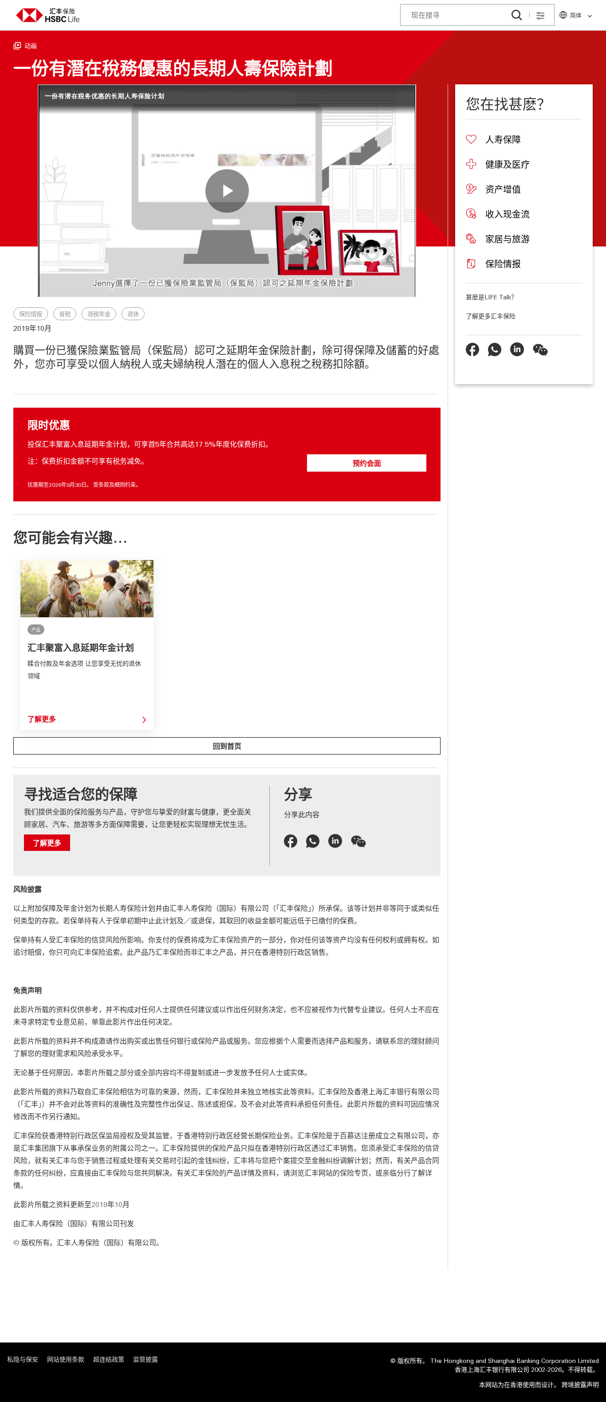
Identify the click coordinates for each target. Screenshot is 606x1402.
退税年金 (98, 314)
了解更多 (42, 719)
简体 (576, 15)
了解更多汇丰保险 (490, 316)
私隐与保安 (22, 1359)
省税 (65, 314)
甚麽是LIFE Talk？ (491, 297)
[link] (587, 16)
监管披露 (145, 1359)
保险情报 (30, 314)
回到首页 (227, 746)
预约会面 (367, 463)
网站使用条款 (65, 1359)
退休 (133, 314)
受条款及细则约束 (114, 484)
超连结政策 (108, 1359)
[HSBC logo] (47, 15)
